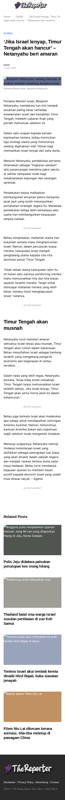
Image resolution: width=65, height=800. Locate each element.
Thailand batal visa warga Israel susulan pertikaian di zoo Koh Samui (29, 618)
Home (7, 16)
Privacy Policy (25, 782)
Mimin (7, 65)
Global (19, 16)
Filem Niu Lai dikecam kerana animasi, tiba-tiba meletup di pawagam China (28, 733)
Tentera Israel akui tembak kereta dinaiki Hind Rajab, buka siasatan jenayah (31, 675)
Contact (54, 782)
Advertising (41, 782)
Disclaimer (10, 782)
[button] (5, 5)
